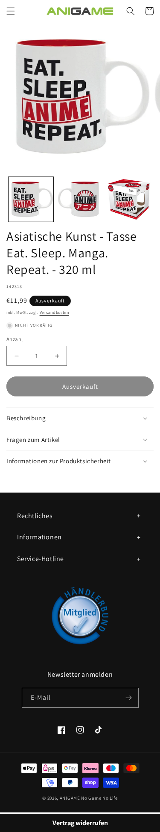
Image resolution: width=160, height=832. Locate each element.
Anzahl (14, 339)
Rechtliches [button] (35, 515)
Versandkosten (54, 312)
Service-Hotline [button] (40, 558)
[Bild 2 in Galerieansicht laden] (80, 199)
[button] (10, 11)
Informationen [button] (39, 537)
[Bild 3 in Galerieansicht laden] (128, 199)
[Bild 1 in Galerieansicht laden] (31, 199)
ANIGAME (70, 798)
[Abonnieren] (128, 698)
